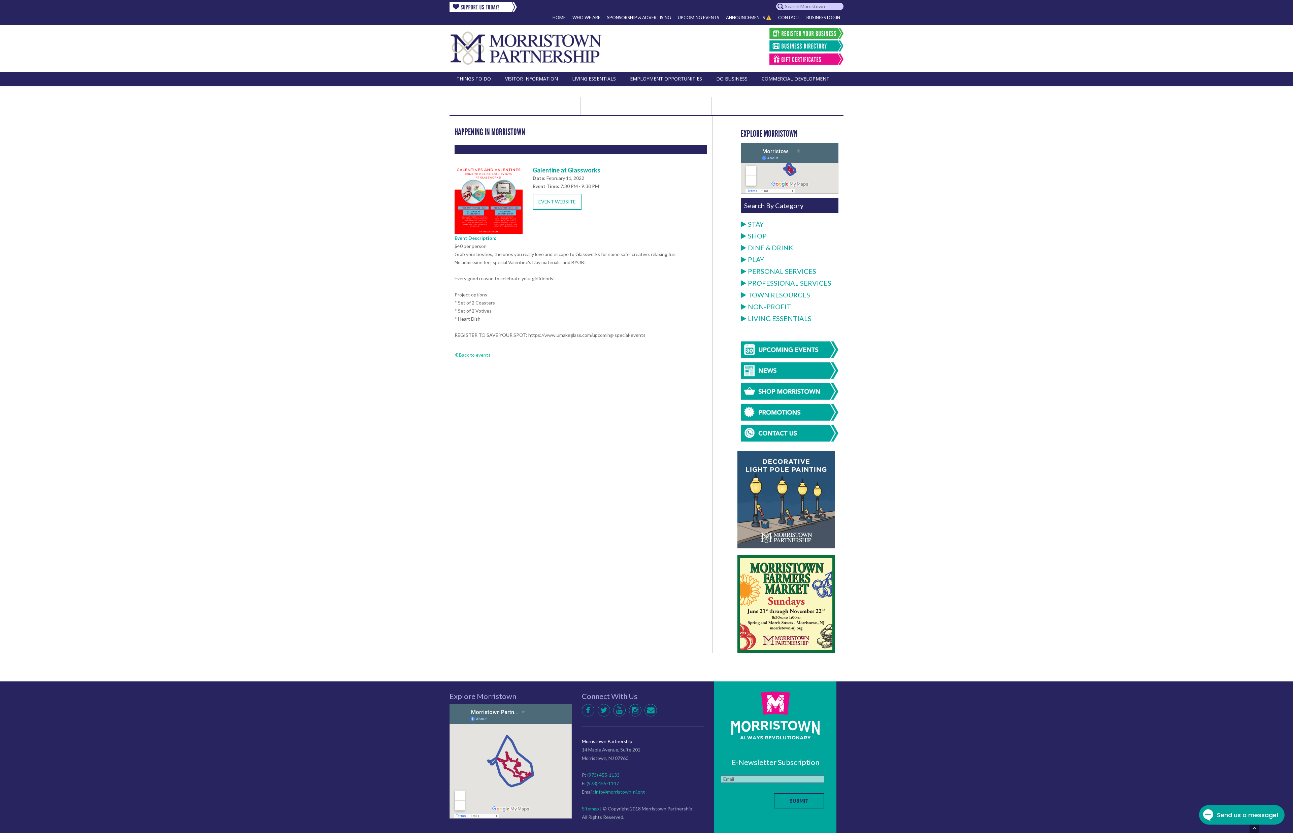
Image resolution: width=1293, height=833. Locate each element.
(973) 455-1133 (603, 775)
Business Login (823, 17)
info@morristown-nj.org (620, 792)
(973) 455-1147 (603, 783)
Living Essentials (779, 318)
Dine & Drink (770, 248)
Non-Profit (769, 306)
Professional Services (789, 283)
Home (559, 17)
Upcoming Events (698, 17)
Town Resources (779, 295)
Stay (756, 224)
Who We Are (586, 17)
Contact (789, 17)
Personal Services (782, 271)
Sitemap (590, 808)
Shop (757, 236)
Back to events (474, 355)
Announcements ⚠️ (748, 17)
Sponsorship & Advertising (639, 17)
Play (756, 259)
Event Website (557, 201)
